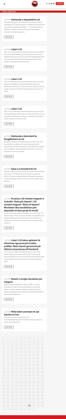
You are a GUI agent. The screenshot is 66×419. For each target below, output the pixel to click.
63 (16, 358)
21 (8, 344)
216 (29, 409)
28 (38, 344)
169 (42, 392)
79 (42, 361)
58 (38, 355)
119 (42, 375)
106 (29, 372)
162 (12, 392)
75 (25, 361)
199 (42, 402)
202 (12, 405)
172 (12, 395)
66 (29, 358)
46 (29, 351)
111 (8, 375)
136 (29, 382)
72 (12, 361)
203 (16, 405)
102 (12, 372)
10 (4, 341)
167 (34, 392)
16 (29, 341)
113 (17, 375)
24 (21, 344)
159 (42, 389)
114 (21, 375)
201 (8, 405)
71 (8, 361)
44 (21, 351)
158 (38, 389)
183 (16, 399)
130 (4, 382)
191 (8, 402)
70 (4, 361)
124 (21, 378)
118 (38, 375)
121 (8, 378)
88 (38, 365)
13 (16, 341)
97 (34, 368)
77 (33, 361)
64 (21, 358)
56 (29, 355)
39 (42, 348)
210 (4, 409)
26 (29, 344)
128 (38, 378)
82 (12, 365)
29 (42, 344)
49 (42, 351)
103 (16, 372)
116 (29, 375)
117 (34, 375)
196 (29, 402)
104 (21, 372)
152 (12, 389)
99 (42, 368)
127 (34, 378)
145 (25, 385)
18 (38, 341)
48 (38, 351)
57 (33, 355)
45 (25, 351)
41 (8, 351)
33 (16, 348)
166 (29, 392)
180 (4, 399)
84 (21, 365)
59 (42, 355)
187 (34, 399)
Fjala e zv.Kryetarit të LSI (23, 169)
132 (12, 382)
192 (12, 402)
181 (8, 399)
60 (4, 358)
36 (29, 348)
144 (21, 385)
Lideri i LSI (16, 49)
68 (38, 358)
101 (8, 372)
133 (16, 382)
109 (42, 372)
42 (12, 351)
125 (25, 378)
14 (21, 341)
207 (33, 405)
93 (16, 368)
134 (21, 382)
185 (25, 399)
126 (29, 378)
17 (33, 341)
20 (4, 344)
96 (29, 368)
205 (25, 405)
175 (25, 395)
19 (42, 341)
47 (34, 351)
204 (21, 405)
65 (25, 358)
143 (16, 385)
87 (34, 365)
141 (8, 385)
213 (17, 409)
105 (25, 372)
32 (12, 348)
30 (4, 348)
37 (33, 348)
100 (4, 372)
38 (38, 348)
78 (38, 361)
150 (4, 389)
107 (34, 372)
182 (12, 399)
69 (42, 358)
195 (25, 402)
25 (25, 344)
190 (4, 402)
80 (4, 365)
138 (38, 382)
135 (25, 382)
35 (25, 348)
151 (8, 389)
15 (25, 341)
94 (21, 368)
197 (34, 402)
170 (4, 395)
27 (33, 344)
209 (42, 405)
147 (34, 385)
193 (16, 402)
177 (34, 395)
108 (38, 372)
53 (16, 355)
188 (38, 399)
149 (42, 385)
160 (4, 392)
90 (4, 368)
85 (25, 365)
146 (29, 385)
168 (38, 392)
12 (12, 341)
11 (8, 341)
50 (4, 355)
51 (8, 355)
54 (21, 355)
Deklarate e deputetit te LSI (25, 19)
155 (25, 389)
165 (25, 392)
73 (16, 361)
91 (8, 368)
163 (16, 392)
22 (12, 344)
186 (29, 399)
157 (34, 389)
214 (21, 409)
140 (4, 385)
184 (21, 399)
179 (42, 395)
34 (21, 348)
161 (8, 392)
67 (34, 358)
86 (29, 365)
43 (16, 351)
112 (12, 375)
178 (38, 395)
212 (12, 409)
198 (38, 402)
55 (25, 355)
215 (25, 409)
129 (42, 378)
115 (25, 375)
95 (25, 368)
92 (12, 368)
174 (21, 395)
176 (29, 395)
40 (4, 351)
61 (8, 358)
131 (8, 382)
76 (29, 361)
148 (38, 385)
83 (16, 365)
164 (21, 392)
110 (4, 375)
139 (42, 382)
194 (21, 402)
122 (12, 378)
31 (8, 348)
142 (12, 385)
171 (8, 395)
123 (17, 378)
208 (38, 405)
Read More (8, 37)
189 (42, 399)
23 (16, 344)
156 (29, 389)
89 (42, 365)
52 (12, 355)
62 (12, 358)
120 (4, 378)
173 (16, 395)
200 (4, 405)
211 (8, 409)
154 (21, 389)
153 (16, 389)
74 (21, 361)
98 (38, 368)
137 (34, 382)
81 (8, 365)
